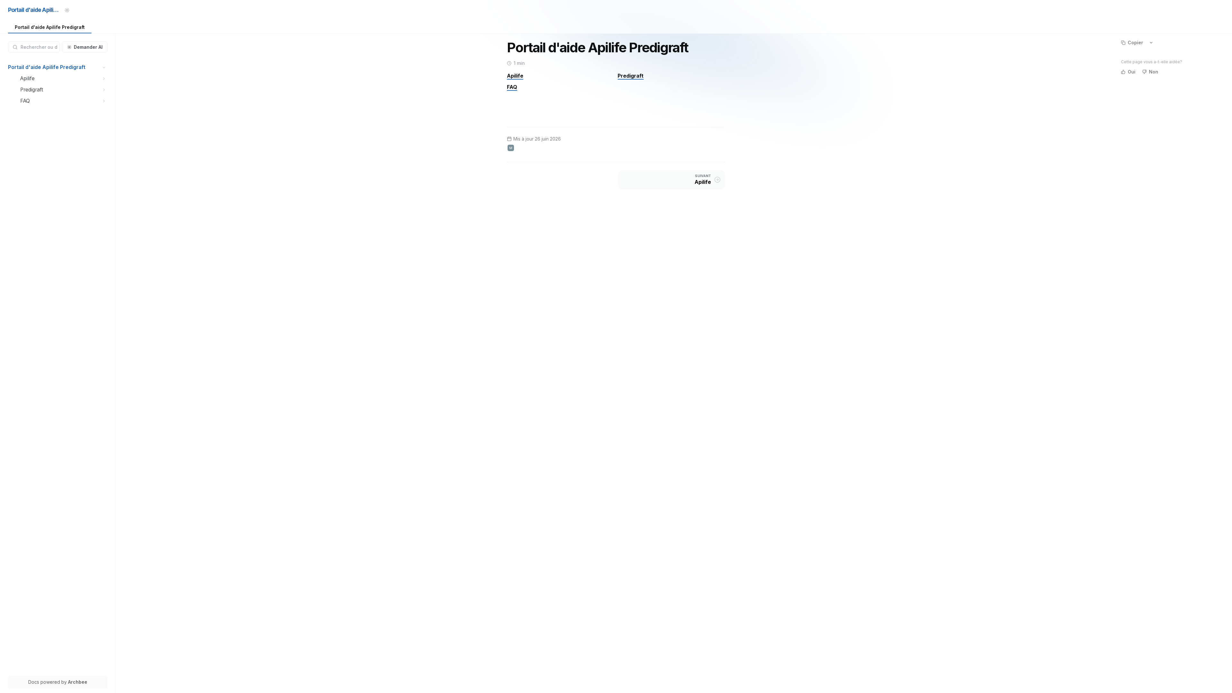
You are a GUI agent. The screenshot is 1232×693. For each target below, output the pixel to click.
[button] (104, 67)
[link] (49, 27)
